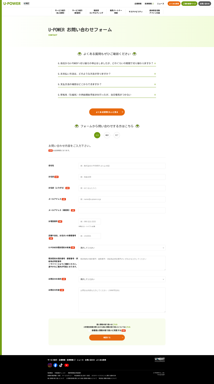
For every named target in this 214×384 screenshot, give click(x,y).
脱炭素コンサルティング (96, 11)
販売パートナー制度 (116, 11)
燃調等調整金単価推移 (74, 373)
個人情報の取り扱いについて (56, 378)
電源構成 (50, 373)
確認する (107, 337)
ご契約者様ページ (189, 3)
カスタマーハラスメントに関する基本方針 (104, 375)
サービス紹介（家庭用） (77, 11)
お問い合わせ (205, 3)
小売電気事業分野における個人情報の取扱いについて (81, 378)
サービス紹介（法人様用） (60, 11)
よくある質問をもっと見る (107, 112)
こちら (115, 324)
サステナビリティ (136, 11)
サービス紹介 (52, 360)
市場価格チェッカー (60, 373)
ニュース (160, 3)
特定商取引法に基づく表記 (82, 375)
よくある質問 (174, 3)
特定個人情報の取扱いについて (108, 378)
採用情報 (148, 3)
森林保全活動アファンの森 (154, 11)
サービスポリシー (67, 375)
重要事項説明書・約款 (54, 375)
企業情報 (138, 3)
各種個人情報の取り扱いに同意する (108, 330)
